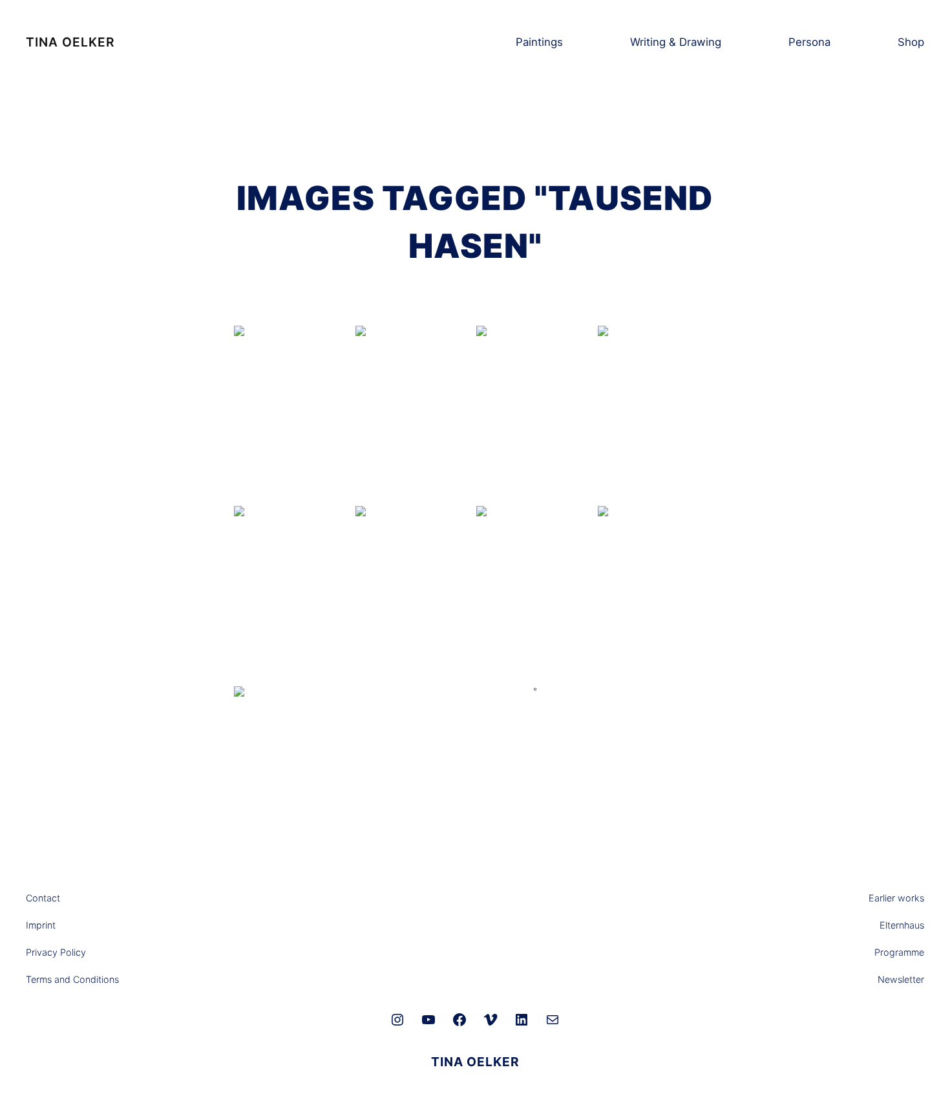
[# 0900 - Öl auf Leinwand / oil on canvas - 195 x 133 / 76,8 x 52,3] (293, 775)
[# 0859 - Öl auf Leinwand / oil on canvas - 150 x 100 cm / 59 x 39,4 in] (657, 414)
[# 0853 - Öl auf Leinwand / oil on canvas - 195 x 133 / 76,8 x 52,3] (657, 595)
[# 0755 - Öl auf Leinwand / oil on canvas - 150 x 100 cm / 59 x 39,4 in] (535, 414)
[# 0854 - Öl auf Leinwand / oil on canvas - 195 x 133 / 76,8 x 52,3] (414, 595)
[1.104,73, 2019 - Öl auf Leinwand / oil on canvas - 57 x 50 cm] (414, 385)
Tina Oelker (70, 42)
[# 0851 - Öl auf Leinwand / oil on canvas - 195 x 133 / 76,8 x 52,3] (535, 595)
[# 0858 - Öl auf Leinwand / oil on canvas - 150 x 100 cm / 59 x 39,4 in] (293, 595)
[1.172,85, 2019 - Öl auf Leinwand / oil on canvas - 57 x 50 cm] (293, 385)
